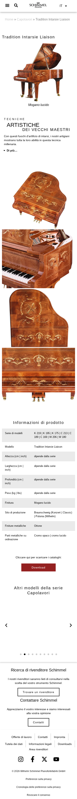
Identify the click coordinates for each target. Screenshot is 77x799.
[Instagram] (21, 759)
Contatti (38, 722)
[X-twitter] (44, 759)
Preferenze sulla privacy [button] (39, 779)
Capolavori (24, 19)
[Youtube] (56, 759)
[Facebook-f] (33, 759)
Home (9, 19)
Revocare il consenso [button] (38, 795)
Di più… (12, 150)
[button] (7, 5)
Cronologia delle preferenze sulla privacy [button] (38, 787)
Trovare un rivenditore (38, 692)
